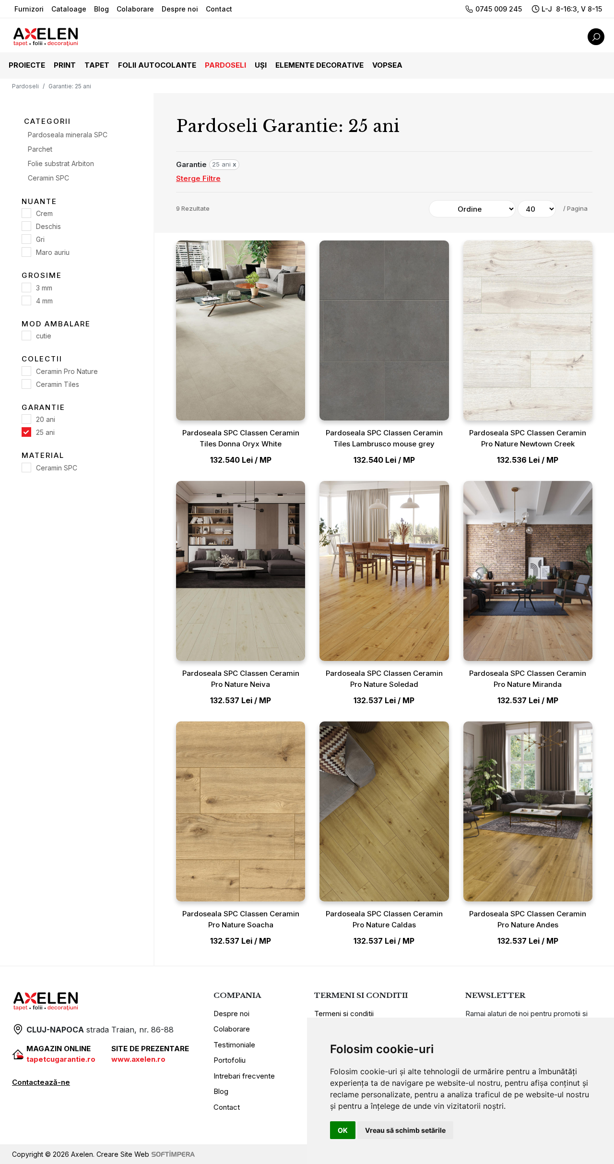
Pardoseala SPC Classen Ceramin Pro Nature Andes (527, 919)
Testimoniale (234, 1044)
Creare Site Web (122, 1154)
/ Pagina (575, 208)
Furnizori (29, 9)
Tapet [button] (96, 65)
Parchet (40, 148)
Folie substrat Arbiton (61, 163)
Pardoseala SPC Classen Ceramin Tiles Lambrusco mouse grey (384, 438)
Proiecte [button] (27, 65)
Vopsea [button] (387, 65)
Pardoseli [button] (225, 65)
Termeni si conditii (344, 1013)
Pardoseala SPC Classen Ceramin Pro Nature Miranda (527, 679)
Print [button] (65, 65)
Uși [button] (261, 65)
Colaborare (135, 9)
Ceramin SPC (48, 177)
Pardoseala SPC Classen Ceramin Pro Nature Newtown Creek (527, 438)
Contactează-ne (41, 1082)
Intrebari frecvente (244, 1075)
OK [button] (343, 1130)
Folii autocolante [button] (157, 65)
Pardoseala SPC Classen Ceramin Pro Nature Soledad (384, 679)
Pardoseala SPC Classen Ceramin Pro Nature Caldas (384, 919)
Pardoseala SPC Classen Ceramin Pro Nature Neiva (240, 679)
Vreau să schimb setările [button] (405, 1130)
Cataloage (68, 9)
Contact (219, 9)
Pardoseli (25, 86)
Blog (101, 9)
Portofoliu (229, 1060)
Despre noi (180, 9)
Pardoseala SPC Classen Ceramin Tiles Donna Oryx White (240, 438)
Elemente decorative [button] (319, 65)
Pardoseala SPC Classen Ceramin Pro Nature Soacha (240, 919)
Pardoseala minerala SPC (67, 134)
